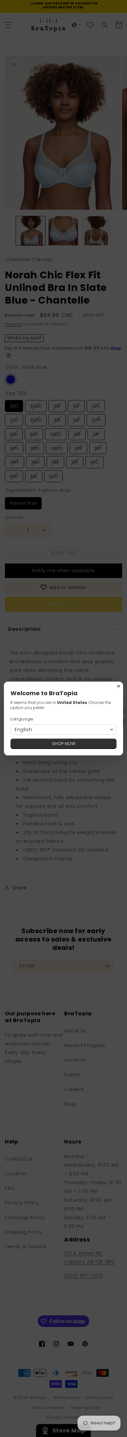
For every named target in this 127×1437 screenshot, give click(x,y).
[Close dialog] (118, 686)
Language (22, 719)
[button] (63, 729)
